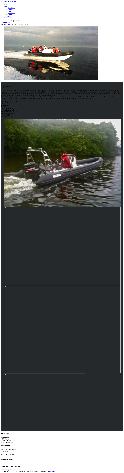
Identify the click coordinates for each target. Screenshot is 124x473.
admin (10, 24)
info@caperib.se (5, 22)
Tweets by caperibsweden (8, 470)
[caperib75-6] (62, 372)
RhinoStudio (51, 471)
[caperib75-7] (62, 284)
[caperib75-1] (44, 426)
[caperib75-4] (62, 206)
